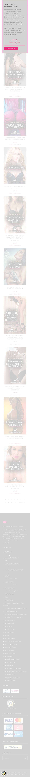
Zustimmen (11, 48)
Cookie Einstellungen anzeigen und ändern (14, 41)
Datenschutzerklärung (10, 35)
